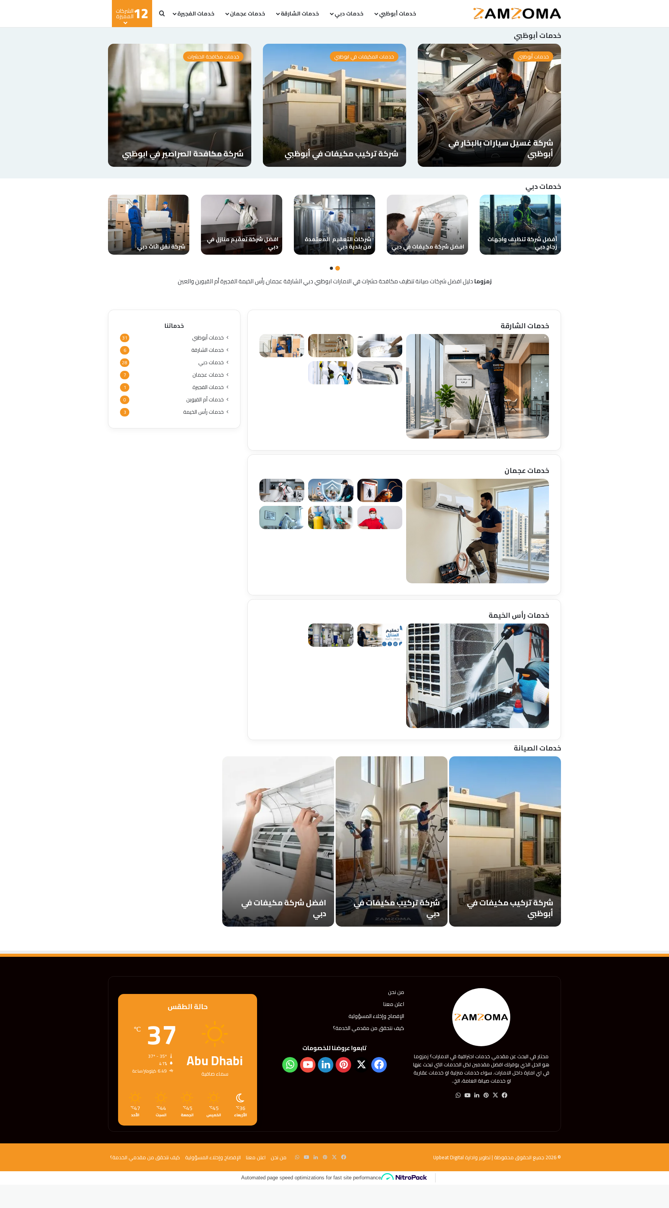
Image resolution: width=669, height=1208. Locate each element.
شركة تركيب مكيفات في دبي (396, 907)
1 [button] (337, 268)
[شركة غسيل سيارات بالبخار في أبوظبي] (489, 105)
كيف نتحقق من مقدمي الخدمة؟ (368, 1028)
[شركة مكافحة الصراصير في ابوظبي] (179, 105)
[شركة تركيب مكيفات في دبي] (392, 841)
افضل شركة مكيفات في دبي (427, 247)
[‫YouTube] (467, 1095)
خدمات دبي (349, 14)
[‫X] (495, 1095)
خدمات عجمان (247, 14)
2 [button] (331, 268)
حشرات (369, 281)
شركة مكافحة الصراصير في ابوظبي (183, 153)
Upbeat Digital (448, 1157)
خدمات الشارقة (300, 14)
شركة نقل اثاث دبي (161, 247)
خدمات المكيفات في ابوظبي (364, 56)
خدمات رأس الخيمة (203, 412)
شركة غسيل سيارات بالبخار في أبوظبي (500, 148)
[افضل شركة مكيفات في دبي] (427, 225)
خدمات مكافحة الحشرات (213, 56)
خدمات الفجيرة (195, 14)
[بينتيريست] (486, 1095)
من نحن (396, 992)
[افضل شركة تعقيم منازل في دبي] (241, 225)
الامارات (342, 281)
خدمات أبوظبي (397, 14)
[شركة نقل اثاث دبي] (148, 225)
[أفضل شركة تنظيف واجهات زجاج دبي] (520, 225)
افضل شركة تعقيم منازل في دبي (242, 243)
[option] (489, 105)
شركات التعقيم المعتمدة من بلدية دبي (338, 243)
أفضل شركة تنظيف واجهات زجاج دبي (522, 243)
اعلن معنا (393, 1004)
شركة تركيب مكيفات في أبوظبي (341, 153)
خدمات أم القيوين (205, 400)
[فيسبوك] (504, 1095)
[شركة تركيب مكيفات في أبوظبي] (334, 105)
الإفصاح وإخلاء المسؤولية (376, 1016)
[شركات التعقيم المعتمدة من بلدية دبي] (334, 225)
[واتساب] (458, 1095)
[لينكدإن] (476, 1095)
